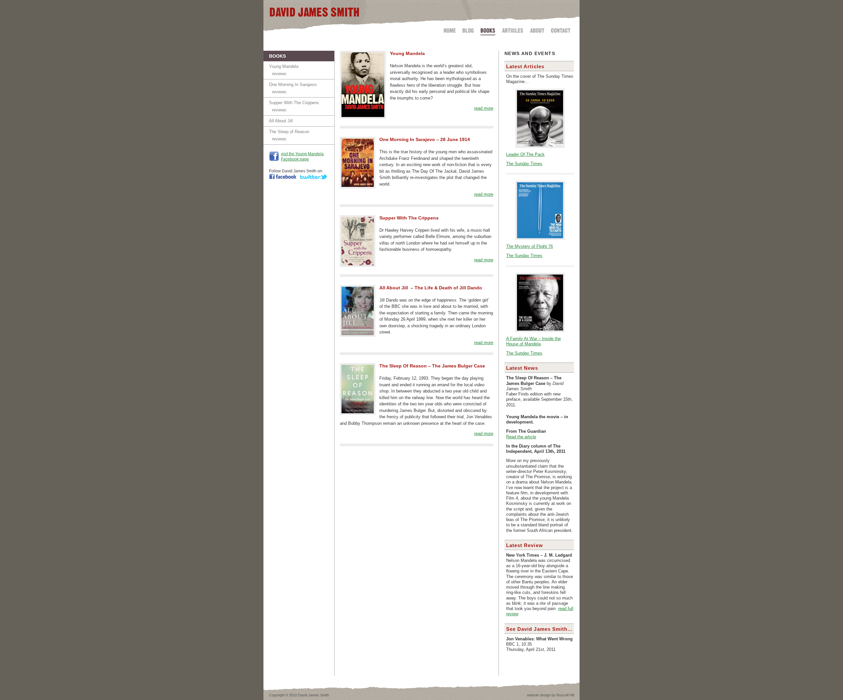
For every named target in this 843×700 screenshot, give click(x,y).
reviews (279, 73)
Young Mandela (283, 66)
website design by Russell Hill (550, 695)
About (537, 29)
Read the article (521, 437)
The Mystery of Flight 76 (529, 246)
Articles (513, 29)
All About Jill (281, 120)
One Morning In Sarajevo (292, 84)
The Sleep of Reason (289, 131)
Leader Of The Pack (525, 154)
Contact (559, 29)
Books (488, 29)
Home (451, 29)
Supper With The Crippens (294, 102)
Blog (468, 29)
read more (483, 108)
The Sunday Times (524, 163)
